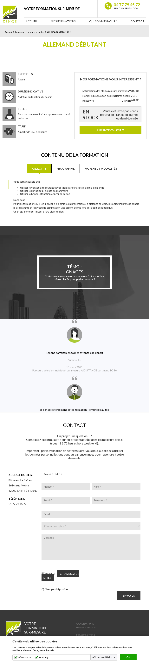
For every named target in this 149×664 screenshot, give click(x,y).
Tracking (43, 657)
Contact (137, 21)
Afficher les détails (102, 657)
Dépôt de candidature (85, 627)
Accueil (31, 21)
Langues (19, 32)
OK (128, 657)
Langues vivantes (35, 32)
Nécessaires (24, 657)
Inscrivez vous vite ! (110, 130)
